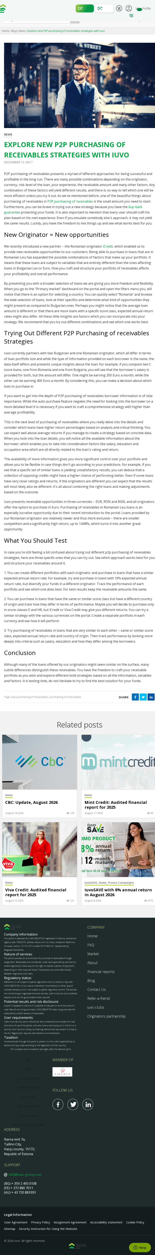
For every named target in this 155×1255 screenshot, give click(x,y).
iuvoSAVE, (92, 882)
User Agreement (28, 1106)
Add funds (85, 8)
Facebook (57, 1104)
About (92, 962)
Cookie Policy (135, 1222)
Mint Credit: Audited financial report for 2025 (116, 805)
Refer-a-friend (98, 998)
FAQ (90, 944)
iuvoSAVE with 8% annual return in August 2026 (118, 892)
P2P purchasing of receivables (70, 201)
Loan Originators (28, 1078)
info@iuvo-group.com (24, 1174)
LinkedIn (87, 1104)
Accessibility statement (106, 1222)
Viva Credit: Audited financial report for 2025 (35, 892)
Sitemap (9, 1229)
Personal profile (129, 8)
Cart (119, 9)
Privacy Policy (28, 1115)
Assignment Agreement (28, 1125)
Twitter (72, 1104)
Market (93, 953)
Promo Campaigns (121, 882)
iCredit (108, 246)
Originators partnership (106, 1016)
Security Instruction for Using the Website (48, 1229)
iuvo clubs (95, 1007)
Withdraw (104, 8)
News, (103, 882)
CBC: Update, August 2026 (31, 802)
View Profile (143, 8)
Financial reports (101, 971)
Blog (14, 31)
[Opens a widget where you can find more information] (140, 1248)
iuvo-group (3, 8)
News (22, 31)
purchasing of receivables (65, 697)
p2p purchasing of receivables (29, 697)
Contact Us (96, 989)
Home (5, 31)
